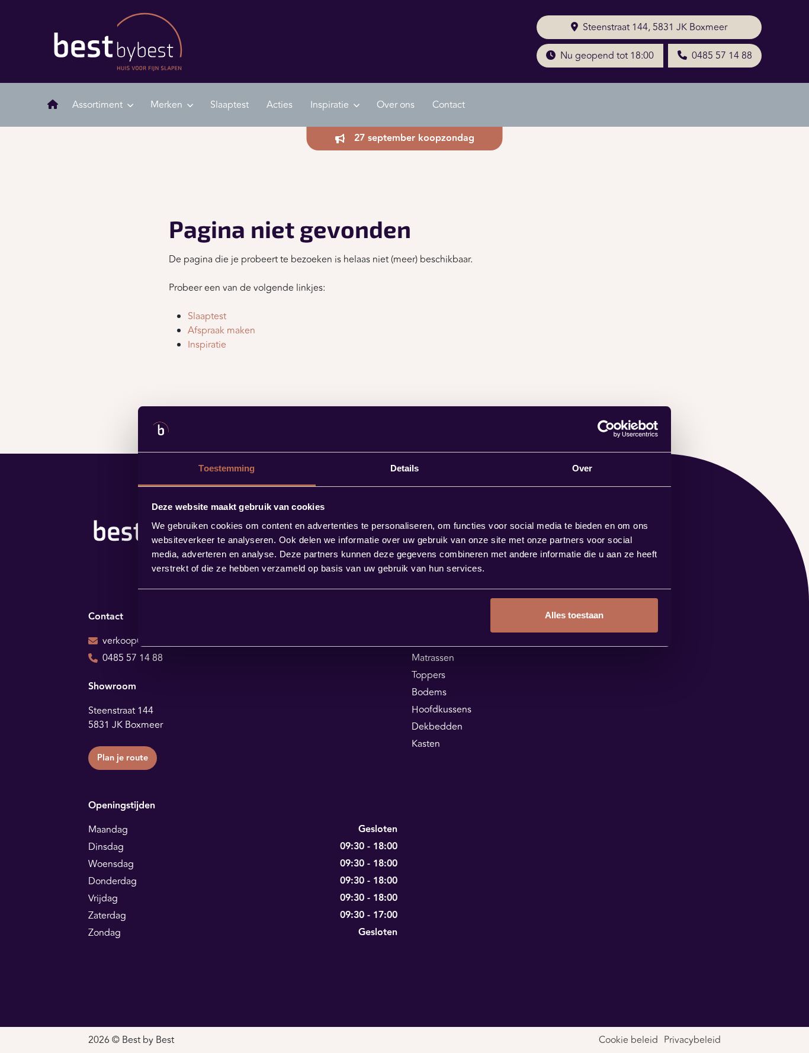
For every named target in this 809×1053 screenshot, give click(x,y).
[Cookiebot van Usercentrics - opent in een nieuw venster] (606, 429)
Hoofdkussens (441, 709)
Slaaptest (229, 105)
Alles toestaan (574, 615)
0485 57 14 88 (722, 56)
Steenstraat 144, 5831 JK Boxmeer (655, 27)
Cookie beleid (628, 1040)
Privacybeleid (692, 1040)
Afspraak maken (221, 330)
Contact (448, 105)
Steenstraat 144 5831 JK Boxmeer (125, 718)
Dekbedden (437, 727)
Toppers (428, 675)
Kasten (426, 744)
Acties (280, 105)
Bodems (429, 692)
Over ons (396, 105)
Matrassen (433, 658)
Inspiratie (207, 345)
